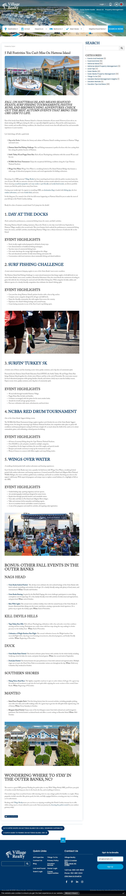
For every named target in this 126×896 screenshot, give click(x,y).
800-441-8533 (78, 870)
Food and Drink (93, 61)
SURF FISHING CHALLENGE (36, 265)
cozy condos (35, 184)
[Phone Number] (110, 4)
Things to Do (92, 77)
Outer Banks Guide (87, 9)
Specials (58, 9)
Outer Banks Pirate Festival (17, 654)
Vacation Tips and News (96, 84)
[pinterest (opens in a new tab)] (72, 881)
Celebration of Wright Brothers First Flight (22, 633)
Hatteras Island (93, 64)
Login (102, 4)
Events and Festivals (12, 816)
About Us (100, 9)
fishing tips (67, 190)
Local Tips (91, 69)
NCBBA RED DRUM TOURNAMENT (42, 412)
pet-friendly (45, 184)
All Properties (38, 857)
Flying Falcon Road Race (17, 681)
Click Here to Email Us (73, 876)
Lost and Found (39, 868)
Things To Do (52, 857)
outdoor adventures (11, 192)
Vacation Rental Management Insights (102, 79)
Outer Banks (92, 71)
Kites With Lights (14, 604)
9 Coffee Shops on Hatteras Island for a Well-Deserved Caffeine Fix (34, 828)
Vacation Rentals (29, 9)
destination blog (49, 190)
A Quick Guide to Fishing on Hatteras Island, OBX (24, 833)
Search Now (115, 28)
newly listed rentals (58, 184)
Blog (35, 863)
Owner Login (52, 868)
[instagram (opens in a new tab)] (82, 881)
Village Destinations (45, 9)
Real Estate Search (70, 9)
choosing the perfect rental (59, 805)
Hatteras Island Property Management (102, 66)
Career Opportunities (52, 872)
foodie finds (28, 192)
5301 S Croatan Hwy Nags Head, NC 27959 (70, 863)
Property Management (114, 9)
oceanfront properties (21, 184)
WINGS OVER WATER (29, 460)
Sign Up (110, 867)
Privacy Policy (53, 860)
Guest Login (38, 871)
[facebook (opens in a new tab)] (66, 881)
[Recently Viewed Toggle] (117, 4)
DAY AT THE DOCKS (28, 215)
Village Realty (29, 179)
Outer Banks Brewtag (16, 594)
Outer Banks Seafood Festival (18, 585)
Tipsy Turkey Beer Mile (16, 624)
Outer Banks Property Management (101, 74)
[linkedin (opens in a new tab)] (77, 881)
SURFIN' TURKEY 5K (27, 363)
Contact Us (37, 860)
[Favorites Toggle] (121, 4)
